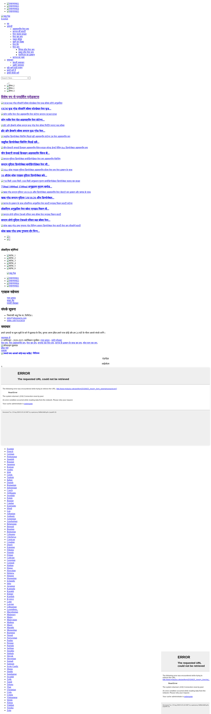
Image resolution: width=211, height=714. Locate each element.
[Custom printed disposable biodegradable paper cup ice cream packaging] (30, 159)
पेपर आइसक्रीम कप (17, 343)
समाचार (10, 60)
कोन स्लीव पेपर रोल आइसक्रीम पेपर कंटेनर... (23, 119)
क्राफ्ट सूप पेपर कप (46, 343)
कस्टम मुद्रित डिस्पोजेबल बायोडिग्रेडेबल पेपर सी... (25, 164)
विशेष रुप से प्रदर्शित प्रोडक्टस (20, 97)
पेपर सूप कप (18, 36)
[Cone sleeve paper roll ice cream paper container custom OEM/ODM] (29, 114)
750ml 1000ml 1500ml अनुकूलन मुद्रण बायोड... (26, 186)
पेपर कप (16, 47)
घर (8, 23)
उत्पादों (9, 26)
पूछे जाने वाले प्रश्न (14, 67)
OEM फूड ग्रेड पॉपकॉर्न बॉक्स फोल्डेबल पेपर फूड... (26, 108)
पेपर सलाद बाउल (20, 34)
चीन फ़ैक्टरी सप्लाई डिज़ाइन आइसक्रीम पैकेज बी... (25, 153)
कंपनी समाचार (18, 62)
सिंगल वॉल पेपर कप (26, 49)
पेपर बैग (16, 44)
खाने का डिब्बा (18, 42)
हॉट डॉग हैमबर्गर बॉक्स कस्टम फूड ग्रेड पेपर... (23, 130)
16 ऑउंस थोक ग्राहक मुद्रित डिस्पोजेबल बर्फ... (24, 175)
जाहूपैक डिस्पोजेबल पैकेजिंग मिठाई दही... (20, 142)
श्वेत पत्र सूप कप (90, 343)
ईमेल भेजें (4, 348)
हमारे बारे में (11, 70)
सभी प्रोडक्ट (56, 340)
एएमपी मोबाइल (12, 303)
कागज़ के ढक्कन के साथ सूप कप (68, 343)
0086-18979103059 (16, 320)
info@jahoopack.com (16, 318)
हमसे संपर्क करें (13, 73)
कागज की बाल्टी (19, 31)
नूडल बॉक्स (17, 39)
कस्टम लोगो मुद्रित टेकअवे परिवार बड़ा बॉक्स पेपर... (25, 220)
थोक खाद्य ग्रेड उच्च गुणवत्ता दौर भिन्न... (20, 231)
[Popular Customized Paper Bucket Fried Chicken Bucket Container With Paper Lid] (36, 203)
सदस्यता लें (5, 337)
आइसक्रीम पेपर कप (21, 29)
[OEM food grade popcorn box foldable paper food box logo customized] (31, 103)
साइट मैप (10, 300)
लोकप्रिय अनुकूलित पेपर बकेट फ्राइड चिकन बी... (25, 208)
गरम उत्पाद (11, 298)
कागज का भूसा (19, 57)
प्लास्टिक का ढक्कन (26, 55)
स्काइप (4, 350)
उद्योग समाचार (18, 65)
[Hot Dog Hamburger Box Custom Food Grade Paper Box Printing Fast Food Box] (32, 125)
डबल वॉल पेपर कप (26, 52)
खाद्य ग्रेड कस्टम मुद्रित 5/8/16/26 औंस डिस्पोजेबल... (27, 197)
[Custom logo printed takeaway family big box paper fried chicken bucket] (31, 214)
